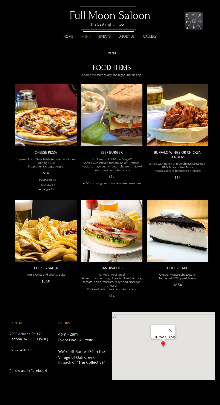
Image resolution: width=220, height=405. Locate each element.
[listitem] (45, 180)
